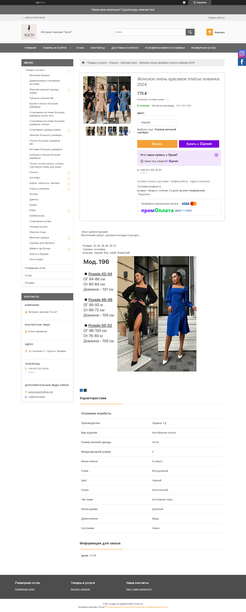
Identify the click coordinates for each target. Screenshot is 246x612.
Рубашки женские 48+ (42, 98)
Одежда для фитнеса (42, 243)
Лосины (34, 194)
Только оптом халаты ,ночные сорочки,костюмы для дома (46, 165)
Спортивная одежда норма (45, 129)
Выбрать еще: (156, 131)
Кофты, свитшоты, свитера (44, 183)
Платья (113, 62)
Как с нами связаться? (139, 589)
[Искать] (190, 32)
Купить (157, 143)
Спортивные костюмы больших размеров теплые (47, 123)
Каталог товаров (80, 589)
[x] (85, 390)
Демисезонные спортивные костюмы (45, 82)
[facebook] (81, 390)
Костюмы (35, 177)
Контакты (98, 48)
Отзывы (29, 282)
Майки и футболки (40, 248)
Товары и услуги (54, 48)
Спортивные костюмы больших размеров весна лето (47, 114)
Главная (30, 48)
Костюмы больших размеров (46, 149)
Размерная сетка (203, 48)
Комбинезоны (37, 215)
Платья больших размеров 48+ (45, 142)
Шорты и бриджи (39, 254)
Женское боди (38, 232)
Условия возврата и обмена (165, 48)
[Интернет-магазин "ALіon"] (29, 38)
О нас (80, 48)
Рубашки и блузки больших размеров (45, 156)
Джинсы (34, 199)
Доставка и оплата (124, 48)
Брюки (33, 205)
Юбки (33, 210)
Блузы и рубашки (39, 188)
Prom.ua (139, 604)
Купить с (193, 143)
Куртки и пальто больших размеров (44, 105)
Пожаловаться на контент (120, 607)
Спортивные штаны (40, 221)
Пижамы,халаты (39, 226)
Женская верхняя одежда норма (44, 91)
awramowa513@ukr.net (40, 392)
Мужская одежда (39, 237)
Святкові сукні (128, 62)
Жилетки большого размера (46, 135)
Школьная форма (39, 75)
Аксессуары (36, 259)
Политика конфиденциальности (151, 607)
